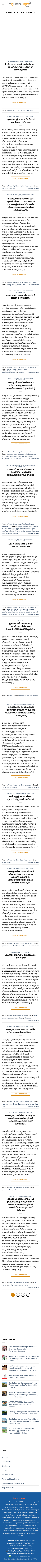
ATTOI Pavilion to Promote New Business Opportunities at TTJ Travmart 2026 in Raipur (21, 1430)
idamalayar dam (24, 696)
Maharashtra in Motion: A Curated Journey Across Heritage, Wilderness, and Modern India (23, 1394)
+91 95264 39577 (29, 1551)
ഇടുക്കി (9, 370)
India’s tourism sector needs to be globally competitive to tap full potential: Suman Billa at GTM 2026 (22, 1368)
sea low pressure (23, 1285)
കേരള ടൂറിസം (17, 285)
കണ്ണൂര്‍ (15, 370)
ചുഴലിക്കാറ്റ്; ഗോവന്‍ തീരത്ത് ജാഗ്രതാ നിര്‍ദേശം (20, 120)
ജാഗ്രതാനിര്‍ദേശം (8, 372)
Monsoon (5, 862)
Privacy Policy (7, 1474)
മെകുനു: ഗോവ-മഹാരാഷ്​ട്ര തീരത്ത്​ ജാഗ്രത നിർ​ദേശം (20, 1030)
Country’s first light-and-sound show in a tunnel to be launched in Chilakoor (24, 1412)
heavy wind (20, 946)
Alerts (10, 61)
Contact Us (6, 1461)
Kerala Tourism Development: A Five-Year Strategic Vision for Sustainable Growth (23, 1385)
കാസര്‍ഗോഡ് (7, 456)
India (27, 61)
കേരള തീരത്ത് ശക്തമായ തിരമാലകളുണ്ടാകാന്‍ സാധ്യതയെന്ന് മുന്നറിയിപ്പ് (20, 385)
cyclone (4, 946)
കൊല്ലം (21, 456)
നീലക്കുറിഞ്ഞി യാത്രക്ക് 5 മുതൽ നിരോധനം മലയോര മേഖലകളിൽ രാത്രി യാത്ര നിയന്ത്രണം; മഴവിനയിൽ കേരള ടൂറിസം (20, 204)
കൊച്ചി (14, 456)
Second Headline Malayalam (23, 704)
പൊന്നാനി (17, 459)
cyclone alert (11, 946)
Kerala (20, 196)
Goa (3, 188)
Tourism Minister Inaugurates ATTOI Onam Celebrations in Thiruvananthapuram (23, 1349)
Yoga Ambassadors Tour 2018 (13, 1483)
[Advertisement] (20, 39)
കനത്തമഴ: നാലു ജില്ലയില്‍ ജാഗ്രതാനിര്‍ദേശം (20, 296)
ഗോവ (7, 188)
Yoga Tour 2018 (8, 1488)
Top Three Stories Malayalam (23, 116)
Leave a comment (33, 188)
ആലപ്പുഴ (10, 454)
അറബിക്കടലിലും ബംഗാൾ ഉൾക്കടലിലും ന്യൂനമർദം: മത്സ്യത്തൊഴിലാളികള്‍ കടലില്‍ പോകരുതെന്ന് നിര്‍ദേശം (20, 1204)
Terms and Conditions (10, 1479)
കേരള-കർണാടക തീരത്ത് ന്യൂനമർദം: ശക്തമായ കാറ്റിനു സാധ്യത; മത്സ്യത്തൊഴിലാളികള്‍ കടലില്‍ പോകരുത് (20, 877)
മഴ (24, 285)
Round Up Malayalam (23, 952)
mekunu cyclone (21, 1104)
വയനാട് (21, 372)
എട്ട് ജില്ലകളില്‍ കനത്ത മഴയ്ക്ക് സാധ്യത (20, 545)
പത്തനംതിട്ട (21, 531)
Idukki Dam (5, 787)
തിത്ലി (12, 188)
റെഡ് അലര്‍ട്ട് (13, 533)
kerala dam (13, 787)
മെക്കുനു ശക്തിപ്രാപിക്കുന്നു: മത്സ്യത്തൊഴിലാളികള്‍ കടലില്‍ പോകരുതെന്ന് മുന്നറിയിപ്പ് (20, 1119)
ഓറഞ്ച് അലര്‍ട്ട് (7, 529)
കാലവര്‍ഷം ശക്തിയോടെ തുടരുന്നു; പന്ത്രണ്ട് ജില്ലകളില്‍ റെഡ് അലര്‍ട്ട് (20, 472)
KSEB (32, 696)
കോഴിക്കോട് (22, 370)
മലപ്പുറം (36, 531)
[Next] (28, 1295)
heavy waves (9, 1018)
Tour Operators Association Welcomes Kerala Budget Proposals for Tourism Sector (24, 1358)
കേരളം (9, 285)
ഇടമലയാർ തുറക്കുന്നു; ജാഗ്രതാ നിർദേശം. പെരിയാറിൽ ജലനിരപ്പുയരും (20, 626)
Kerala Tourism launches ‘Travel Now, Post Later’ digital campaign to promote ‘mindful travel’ (24, 1421)
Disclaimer (6, 1466)
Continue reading (21, 102)
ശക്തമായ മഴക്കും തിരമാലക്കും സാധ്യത (20, 956)
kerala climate (18, 1018)
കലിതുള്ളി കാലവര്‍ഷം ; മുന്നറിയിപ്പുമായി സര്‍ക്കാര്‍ (20, 797)
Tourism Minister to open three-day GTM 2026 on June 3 (22, 1376)
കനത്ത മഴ (16, 612)
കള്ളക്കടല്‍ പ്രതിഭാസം (27, 454)
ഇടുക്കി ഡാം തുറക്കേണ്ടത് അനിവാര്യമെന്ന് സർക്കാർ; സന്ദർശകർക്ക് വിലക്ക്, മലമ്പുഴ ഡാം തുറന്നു (20, 711)
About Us (5, 1457)
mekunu (10, 1190)
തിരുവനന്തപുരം (7, 459)
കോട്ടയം (32, 529)
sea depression (13, 1285)
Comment (12, 1406)
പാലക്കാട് (29, 531)
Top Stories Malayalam (23, 1112)
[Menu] (3, 4)
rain (9, 862)
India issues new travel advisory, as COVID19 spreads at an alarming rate (20, 67)
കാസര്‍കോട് (24, 529)
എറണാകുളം (33, 526)
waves (29, 1018)
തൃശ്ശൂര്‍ (13, 531)
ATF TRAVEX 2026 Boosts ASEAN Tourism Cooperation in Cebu (22, 1403)
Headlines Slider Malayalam (23, 194)
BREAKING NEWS (18, 61)
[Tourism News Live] (20, 4)
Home (4, 1470)
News (31, 61)
